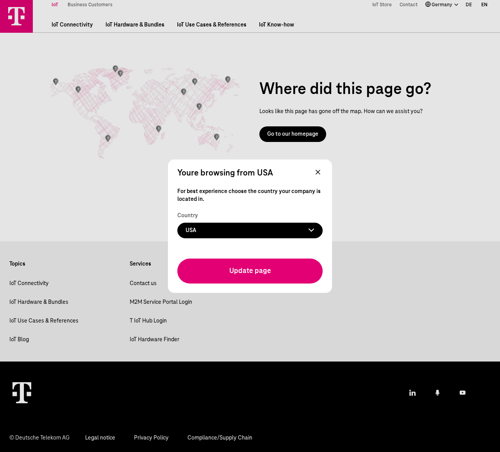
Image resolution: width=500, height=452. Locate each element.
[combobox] (250, 230)
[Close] (318, 173)
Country (187, 215)
